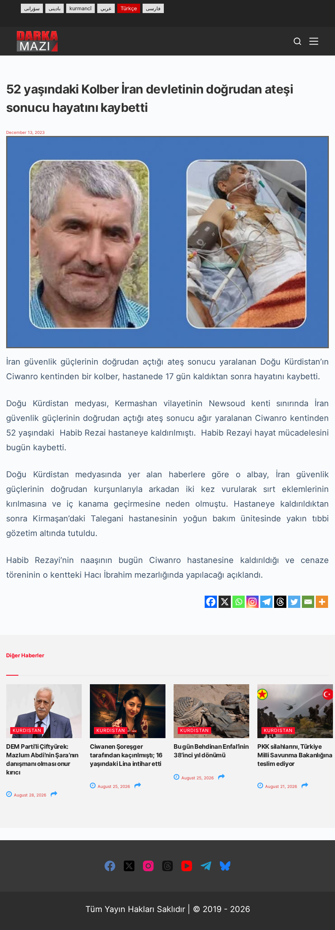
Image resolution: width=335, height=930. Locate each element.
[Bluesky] (225, 866)
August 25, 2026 (113, 786)
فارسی (153, 8)
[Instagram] (252, 602)
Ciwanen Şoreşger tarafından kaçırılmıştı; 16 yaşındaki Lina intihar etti (126, 755)
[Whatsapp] (238, 602)
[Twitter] (294, 602)
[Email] (308, 602)
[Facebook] (211, 602)
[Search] (297, 41)
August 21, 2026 (280, 786)
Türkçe (129, 8)
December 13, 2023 (25, 132)
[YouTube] (186, 866)
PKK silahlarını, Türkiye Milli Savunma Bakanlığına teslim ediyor (295, 755)
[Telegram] (266, 602)
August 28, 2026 (29, 794)
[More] (322, 602)
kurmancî (80, 8)
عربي (106, 8)
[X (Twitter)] (129, 866)
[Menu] (313, 41)
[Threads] (280, 602)
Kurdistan (27, 730)
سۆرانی (32, 8)
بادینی (54, 8)
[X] (225, 602)
